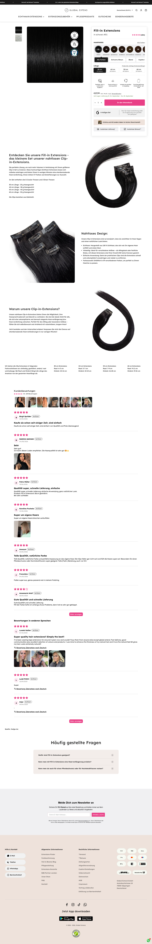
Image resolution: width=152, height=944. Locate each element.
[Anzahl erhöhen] (101, 103)
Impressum (83, 884)
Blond (131, 60)
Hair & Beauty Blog (48, 862)
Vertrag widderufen (86, 888)
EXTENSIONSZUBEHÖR (59, 16)
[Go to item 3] (42, 402)
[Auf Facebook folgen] (67, 904)
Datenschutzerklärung (83, 820)
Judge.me (14, 729)
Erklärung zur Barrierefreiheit (90, 892)
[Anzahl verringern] (95, 103)
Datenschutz (83, 877)
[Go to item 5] (64, 402)
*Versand (82, 854)
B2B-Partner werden (49, 873)
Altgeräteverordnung (87, 865)
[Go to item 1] (20, 402)
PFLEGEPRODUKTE (85, 16)
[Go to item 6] (76, 402)
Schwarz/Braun (117, 60)
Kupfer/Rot (143, 60)
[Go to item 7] (87, 402)
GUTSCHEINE (104, 16)
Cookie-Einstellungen (87, 869)
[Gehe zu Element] (18, 38)
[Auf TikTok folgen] (79, 904)
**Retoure (82, 858)
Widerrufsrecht (84, 873)
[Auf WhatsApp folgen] (85, 904)
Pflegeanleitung (47, 865)
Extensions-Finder (48, 854)
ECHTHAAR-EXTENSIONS (30, 16)
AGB (80, 880)
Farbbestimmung (48, 858)
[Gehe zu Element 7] (18, 30)
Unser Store (45, 877)
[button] (22, 461)
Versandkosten (116, 93)
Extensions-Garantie (49, 869)
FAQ (43, 880)
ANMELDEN (98, 815)
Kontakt (44, 884)
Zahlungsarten (84, 862)
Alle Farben (101, 60)
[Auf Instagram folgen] (73, 904)
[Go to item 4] (53, 402)
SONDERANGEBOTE (124, 16)
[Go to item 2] (31, 402)
